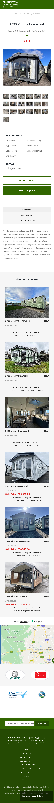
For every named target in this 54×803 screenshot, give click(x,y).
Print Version (27, 181)
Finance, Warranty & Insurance (27, 768)
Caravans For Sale (27, 761)
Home (27, 750)
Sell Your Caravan (27, 757)
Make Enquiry (27, 191)
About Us (27, 753)
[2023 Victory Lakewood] (27, 67)
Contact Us (27, 780)
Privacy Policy (27, 772)
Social (27, 776)
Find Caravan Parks (27, 765)
